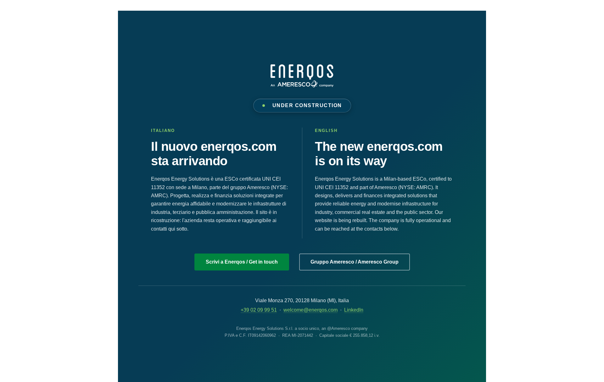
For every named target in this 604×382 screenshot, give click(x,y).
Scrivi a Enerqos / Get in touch (242, 262)
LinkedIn (353, 310)
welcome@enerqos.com (310, 310)
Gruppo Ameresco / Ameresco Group (354, 262)
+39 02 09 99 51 (259, 310)
